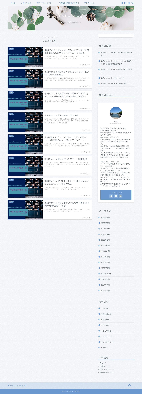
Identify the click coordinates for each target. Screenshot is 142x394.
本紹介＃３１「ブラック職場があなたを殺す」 (116, 70)
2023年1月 (105, 229)
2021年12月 (106, 274)
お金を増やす (106, 314)
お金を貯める (106, 331)
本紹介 (103, 348)
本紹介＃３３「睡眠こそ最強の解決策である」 (116, 54)
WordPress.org (106, 372)
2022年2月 (105, 262)
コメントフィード (107, 369)
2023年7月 (105, 217)
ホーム (13, 3)
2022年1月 (105, 268)
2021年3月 (105, 290)
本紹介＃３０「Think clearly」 (113, 78)
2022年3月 (105, 257)
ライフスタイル (107, 342)
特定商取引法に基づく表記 (69, 3)
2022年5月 (105, 251)
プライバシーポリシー (45, 3)
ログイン (103, 363)
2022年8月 (105, 240)
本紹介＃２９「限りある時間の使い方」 (116, 84)
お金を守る (105, 319)
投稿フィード (105, 366)
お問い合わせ (26, 3)
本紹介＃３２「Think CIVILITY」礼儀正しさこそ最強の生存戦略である (117, 62)
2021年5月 (105, 279)
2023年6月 (105, 223)
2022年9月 (105, 234)
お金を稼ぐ (105, 325)
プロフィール (89, 3)
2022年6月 (105, 245)
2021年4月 (105, 285)
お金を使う (105, 308)
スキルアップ (106, 336)
